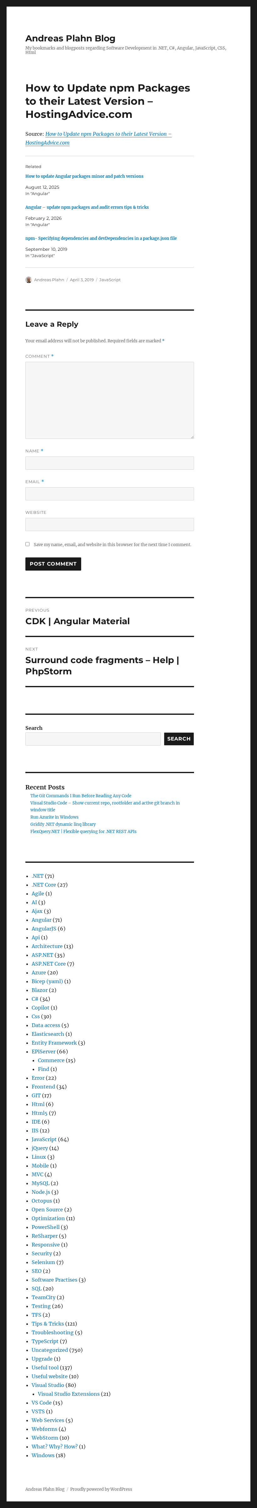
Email (34, 481)
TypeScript (45, 1341)
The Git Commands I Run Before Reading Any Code (80, 796)
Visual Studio (48, 1385)
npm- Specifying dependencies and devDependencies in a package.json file (101, 238)
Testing (41, 1306)
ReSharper (45, 1236)
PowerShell (46, 1227)
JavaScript (110, 279)
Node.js (41, 1192)
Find (43, 1069)
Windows (43, 1455)
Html (38, 1104)
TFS (36, 1315)
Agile (38, 893)
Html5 (40, 1113)
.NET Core (44, 885)
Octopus (42, 1201)
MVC (37, 1174)
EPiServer (43, 1051)
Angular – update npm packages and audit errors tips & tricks (87, 207)
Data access (46, 1025)
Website (36, 512)
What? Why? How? (55, 1446)
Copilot (41, 1007)
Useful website (50, 1376)
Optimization (48, 1218)
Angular (41, 920)
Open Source (47, 1209)
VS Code (42, 1403)
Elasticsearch (48, 1034)
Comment (39, 356)
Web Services (48, 1420)
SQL (37, 1288)
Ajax (37, 911)
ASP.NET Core (49, 964)
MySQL (41, 1183)
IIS (35, 1130)
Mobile (40, 1166)
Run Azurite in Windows (54, 817)
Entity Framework (54, 1043)
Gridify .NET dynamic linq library (63, 824)
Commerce (51, 1060)
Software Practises (54, 1280)
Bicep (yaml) (47, 981)
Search (34, 728)
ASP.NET (42, 955)
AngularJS (44, 928)
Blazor (40, 990)
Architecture (47, 946)
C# (35, 999)
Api (36, 937)
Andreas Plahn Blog (70, 38)
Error (38, 1078)
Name (34, 451)
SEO (37, 1271)
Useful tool (45, 1367)
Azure (39, 972)
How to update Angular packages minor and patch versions (84, 176)
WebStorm (45, 1438)
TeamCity (43, 1297)
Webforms (44, 1429)
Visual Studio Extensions (69, 1394)
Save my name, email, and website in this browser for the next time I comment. (112, 544)
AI (34, 902)
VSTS (38, 1411)
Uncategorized (50, 1350)
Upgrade (42, 1359)
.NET (38, 876)
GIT (36, 1095)
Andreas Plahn (49, 279)
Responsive (46, 1245)
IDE (36, 1122)
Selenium (43, 1262)
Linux (39, 1157)
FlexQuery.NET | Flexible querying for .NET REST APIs (83, 831)
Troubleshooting (53, 1332)
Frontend (43, 1087)
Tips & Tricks (48, 1324)
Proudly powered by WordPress (101, 1489)
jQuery (40, 1148)
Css (36, 1016)
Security (42, 1253)
